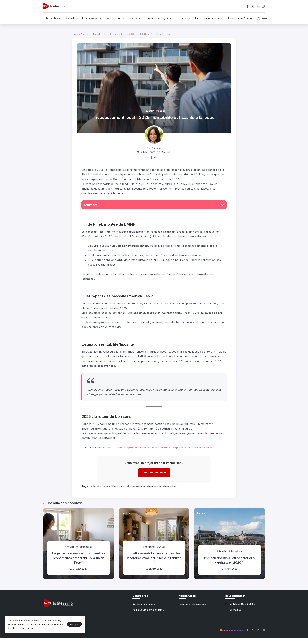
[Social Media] (247, 6)
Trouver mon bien (154, 472)
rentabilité (170, 486)
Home (75, 34)
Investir (97, 34)
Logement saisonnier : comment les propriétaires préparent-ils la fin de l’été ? (78, 557)
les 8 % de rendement (198, 447)
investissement (136, 486)
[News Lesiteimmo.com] (54, 6)
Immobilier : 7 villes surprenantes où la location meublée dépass (140, 447)
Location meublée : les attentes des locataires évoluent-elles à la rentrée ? (154, 557)
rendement (155, 486)
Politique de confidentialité (41, 624)
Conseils (85, 34)
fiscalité (97, 486)
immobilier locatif (115, 486)
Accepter (74, 624)
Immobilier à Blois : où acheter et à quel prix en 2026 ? (229, 560)
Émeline (156, 148)
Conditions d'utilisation (20, 628)
